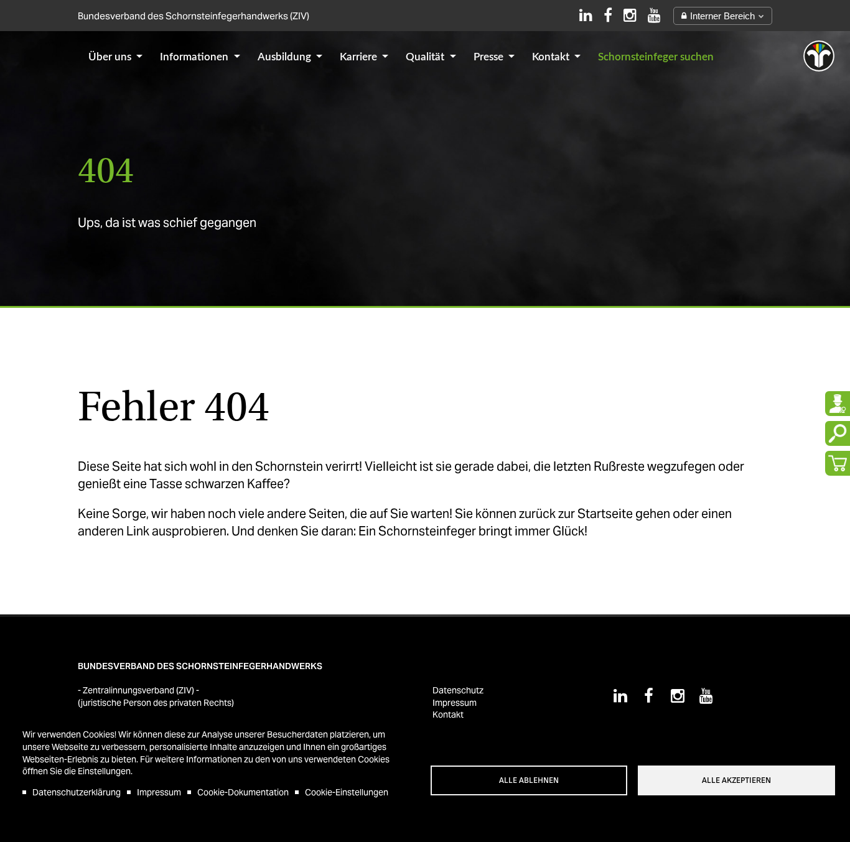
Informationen (195, 57)
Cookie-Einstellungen (346, 792)
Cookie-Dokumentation (243, 792)
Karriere (360, 57)
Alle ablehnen (529, 780)
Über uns (111, 57)
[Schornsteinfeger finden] (837, 403)
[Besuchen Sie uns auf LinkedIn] (585, 15)
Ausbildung (286, 57)
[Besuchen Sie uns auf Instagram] (630, 15)
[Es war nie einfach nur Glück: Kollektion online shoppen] (837, 463)
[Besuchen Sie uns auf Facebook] (608, 15)
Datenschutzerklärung (76, 792)
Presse (490, 57)
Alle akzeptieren (736, 780)
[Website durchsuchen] (837, 433)
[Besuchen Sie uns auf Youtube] (654, 15)
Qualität (426, 57)
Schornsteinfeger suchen (656, 57)
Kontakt (552, 57)
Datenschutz (457, 690)
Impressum (159, 792)
